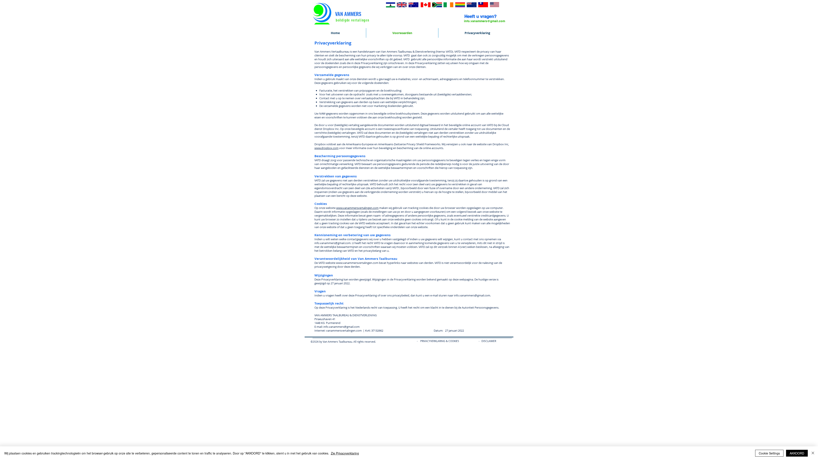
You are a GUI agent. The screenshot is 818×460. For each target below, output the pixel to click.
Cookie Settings (769, 453)
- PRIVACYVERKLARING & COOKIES (435, 341)
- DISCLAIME (486, 341)
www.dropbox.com (326, 148)
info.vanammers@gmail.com (341, 327)
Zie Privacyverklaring (345, 453)
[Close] (812, 453)
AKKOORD (797, 453)
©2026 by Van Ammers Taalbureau (331, 341)
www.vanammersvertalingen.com (357, 208)
